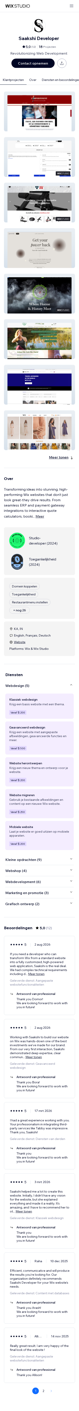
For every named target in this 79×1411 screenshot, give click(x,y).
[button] (39, 111)
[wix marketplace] (17, 6)
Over (32, 80)
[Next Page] (51, 1391)
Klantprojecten (13, 80)
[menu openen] (71, 6)
